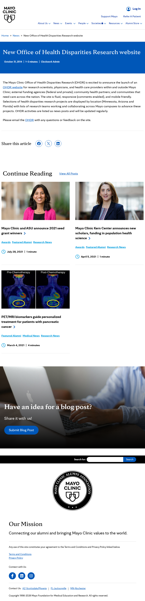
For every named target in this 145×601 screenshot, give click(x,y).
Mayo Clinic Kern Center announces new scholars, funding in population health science (105, 233)
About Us (43, 23)
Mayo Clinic (9, 15)
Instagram (31, 575)
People (82, 23)
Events (68, 23)
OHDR (29, 120)
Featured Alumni (22, 242)
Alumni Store (133, 23)
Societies (96, 23)
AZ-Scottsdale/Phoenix (34, 588)
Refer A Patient (132, 16)
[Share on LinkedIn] (58, 143)
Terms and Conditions (20, 554)
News (56, 23)
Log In (137, 8)
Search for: (80, 459)
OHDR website (13, 87)
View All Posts (68, 173)
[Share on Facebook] (39, 143)
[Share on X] (48, 143)
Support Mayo (109, 16)
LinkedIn (21, 575)
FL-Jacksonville (58, 588)
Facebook (12, 575)
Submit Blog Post (21, 430)
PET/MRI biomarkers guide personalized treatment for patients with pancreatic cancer (31, 322)
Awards (6, 242)
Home (5, 35)
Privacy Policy (16, 557)
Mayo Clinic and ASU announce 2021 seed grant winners (32, 230)
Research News (42, 242)
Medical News (31, 335)
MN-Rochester (78, 588)
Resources (114, 23)
